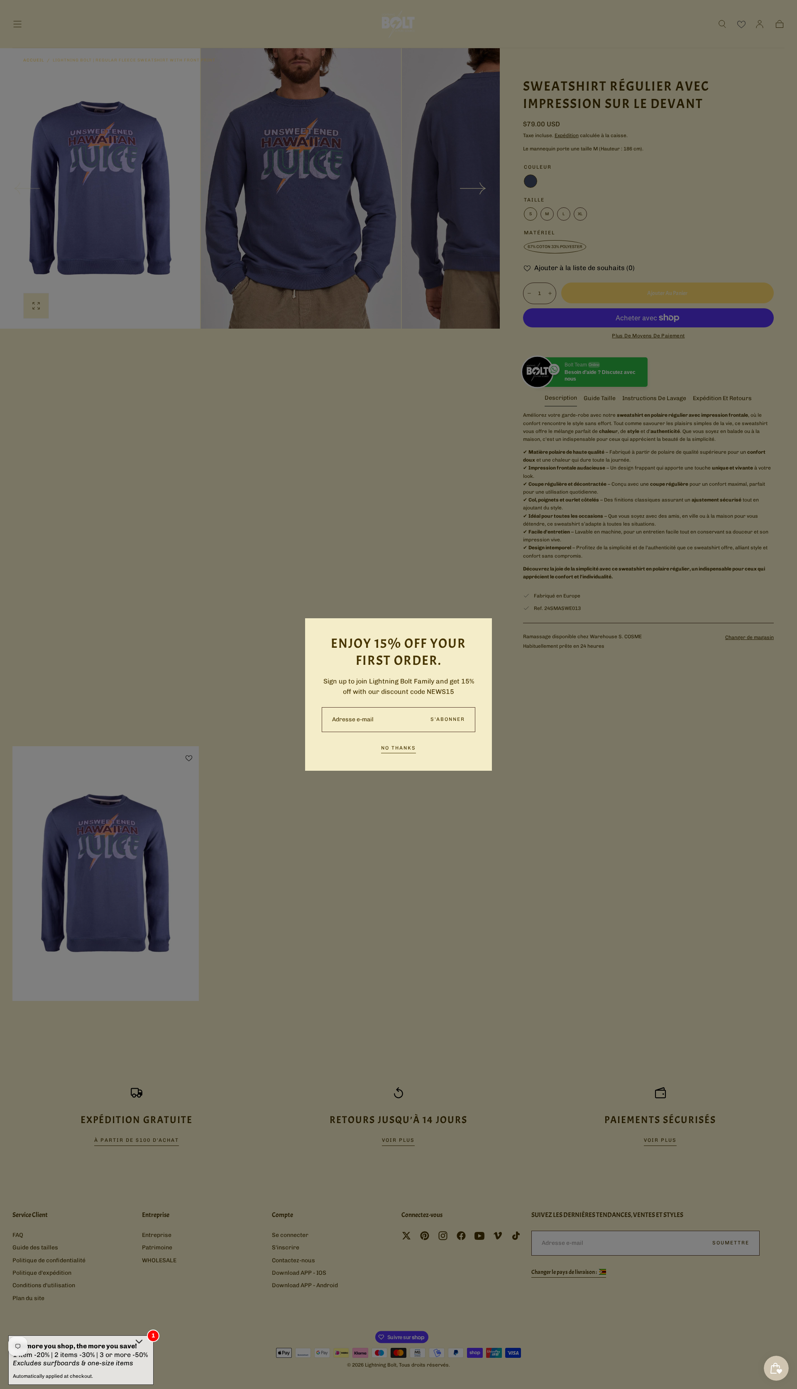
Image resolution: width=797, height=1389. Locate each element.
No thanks (398, 748)
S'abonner (447, 719)
